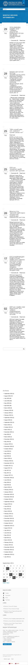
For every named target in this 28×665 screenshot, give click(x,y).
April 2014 (6, 537)
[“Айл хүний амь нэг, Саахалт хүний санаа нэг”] (14, 126)
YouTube (7, 600)
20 (20, 574)
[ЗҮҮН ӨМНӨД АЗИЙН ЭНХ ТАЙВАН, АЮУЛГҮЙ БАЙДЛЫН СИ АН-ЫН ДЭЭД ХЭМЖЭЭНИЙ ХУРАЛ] (14, 24)
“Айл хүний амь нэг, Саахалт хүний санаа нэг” (16, 130)
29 (4, 580)
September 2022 (8, 422)
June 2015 (6, 506)
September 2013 (8, 554)
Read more (22, 40)
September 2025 (8, 393)
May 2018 (6, 453)
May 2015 (6, 508)
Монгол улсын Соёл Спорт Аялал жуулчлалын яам (13, 624)
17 (10, 574)
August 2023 (7, 420)
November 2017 (8, 463)
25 (13, 577)
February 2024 (7, 415)
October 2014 (7, 523)
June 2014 (6, 532)
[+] (23, 2)
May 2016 (6, 482)
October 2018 (7, 448)
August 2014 (7, 528)
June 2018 (6, 451)
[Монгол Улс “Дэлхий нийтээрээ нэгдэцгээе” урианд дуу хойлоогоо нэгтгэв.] (14, 208)
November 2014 (8, 520)
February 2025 (7, 410)
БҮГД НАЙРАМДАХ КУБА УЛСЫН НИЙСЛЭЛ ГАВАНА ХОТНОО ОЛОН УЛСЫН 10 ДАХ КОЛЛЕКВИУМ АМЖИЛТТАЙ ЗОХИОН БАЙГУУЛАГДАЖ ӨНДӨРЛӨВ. (17, 263)
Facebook (7, 595)
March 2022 (7, 424)
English (17, 663)
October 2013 (7, 552)
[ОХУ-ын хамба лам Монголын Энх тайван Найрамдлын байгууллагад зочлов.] (14, 304)
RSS (6, 597)
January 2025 (7, 412)
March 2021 (7, 429)
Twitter (7, 593)
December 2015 (8, 494)
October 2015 (7, 499)
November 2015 (8, 496)
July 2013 (6, 556)
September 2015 (8, 501)
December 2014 (8, 518)
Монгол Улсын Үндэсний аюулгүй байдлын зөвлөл (13, 611)
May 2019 (6, 441)
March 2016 (7, 487)
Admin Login (7, 659)
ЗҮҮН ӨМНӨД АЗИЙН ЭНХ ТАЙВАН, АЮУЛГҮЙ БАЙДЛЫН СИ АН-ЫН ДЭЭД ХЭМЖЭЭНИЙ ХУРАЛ (17, 32)
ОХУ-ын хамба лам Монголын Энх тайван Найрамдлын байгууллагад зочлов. (17, 310)
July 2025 (6, 398)
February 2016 (7, 489)
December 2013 (8, 547)
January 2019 (7, 444)
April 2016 (6, 484)
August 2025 (7, 396)
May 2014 (6, 535)
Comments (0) (14, 40)
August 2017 (7, 468)
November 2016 (8, 477)
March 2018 (7, 458)
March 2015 (7, 511)
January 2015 (7, 516)
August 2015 (7, 504)
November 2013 (8, 549)
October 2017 (7, 465)
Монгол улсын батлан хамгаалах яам (14, 621)
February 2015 (7, 513)
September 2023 (8, 417)
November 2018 (8, 446)
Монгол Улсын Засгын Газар (11, 608)
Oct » (7, 582)
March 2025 (7, 408)
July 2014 (6, 530)
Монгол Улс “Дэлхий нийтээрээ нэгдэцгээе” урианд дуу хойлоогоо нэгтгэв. (17, 214)
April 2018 (6, 456)
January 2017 (7, 475)
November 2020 (8, 432)
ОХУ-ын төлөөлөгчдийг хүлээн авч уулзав (17, 169)
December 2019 (8, 439)
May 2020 (6, 434)
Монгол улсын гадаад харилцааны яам (14, 618)
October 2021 (7, 427)
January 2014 (7, 544)
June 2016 (6, 480)
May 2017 (6, 472)
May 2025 (6, 403)
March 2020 (7, 436)
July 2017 (6, 470)
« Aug (4, 582)
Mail (12, 659)
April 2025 (6, 405)
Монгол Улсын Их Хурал (10, 606)
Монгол (11, 663)
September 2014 (8, 525)
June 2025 (6, 400)
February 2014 (7, 542)
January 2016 (7, 492)
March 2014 (7, 540)
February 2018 (7, 460)
